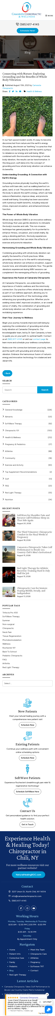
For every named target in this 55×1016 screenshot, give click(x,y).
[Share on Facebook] (9, 91)
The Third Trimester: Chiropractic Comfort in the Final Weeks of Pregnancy (34, 534)
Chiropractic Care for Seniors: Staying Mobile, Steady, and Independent (32, 590)
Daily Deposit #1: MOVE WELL (18, 994)
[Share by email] (20, 91)
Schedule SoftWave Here (27, 791)
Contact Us (27, 811)
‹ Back (7, 373)
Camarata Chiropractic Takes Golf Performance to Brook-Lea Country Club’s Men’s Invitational (34, 549)
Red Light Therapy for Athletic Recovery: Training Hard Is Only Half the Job (33, 570)
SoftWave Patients (27, 778)
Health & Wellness (34, 91)
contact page (39, 339)
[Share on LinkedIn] (16, 91)
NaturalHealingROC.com (28, 874)
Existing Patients (27, 744)
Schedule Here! (27, 30)
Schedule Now (27, 725)
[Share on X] (13, 91)
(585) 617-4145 (29, 24)
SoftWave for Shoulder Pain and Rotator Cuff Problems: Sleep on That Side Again (33, 517)
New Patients (27, 711)
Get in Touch (27, 824)
